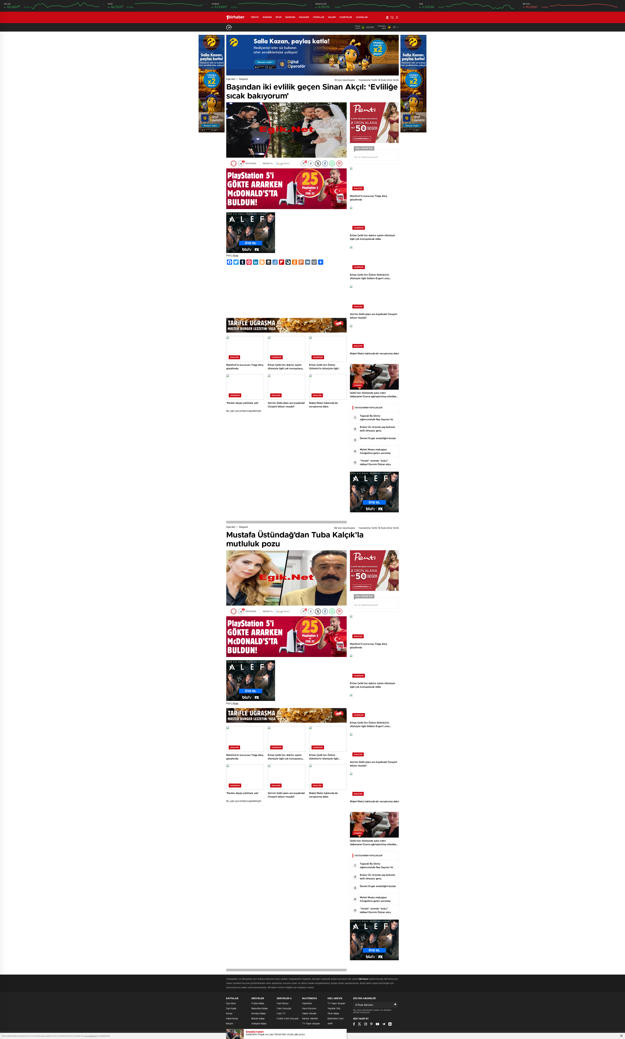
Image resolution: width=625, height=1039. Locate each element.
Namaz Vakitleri (310, 1019)
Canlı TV (281, 1013)
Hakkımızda (232, 1019)
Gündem (267, 17)
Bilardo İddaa (257, 1019)
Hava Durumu (309, 1008)
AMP (330, 1024)
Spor (278, 17)
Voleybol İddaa (258, 1024)
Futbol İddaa (257, 1003)
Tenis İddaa (333, 1013)
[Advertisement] (286, 292)
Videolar (318, 17)
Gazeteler (346, 17)
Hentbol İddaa (258, 1013)
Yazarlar (362, 17)
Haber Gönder (309, 1013)
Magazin (304, 17)
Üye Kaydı (231, 1008)
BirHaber (363, 979)
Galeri (332, 17)
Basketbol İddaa (259, 1008)
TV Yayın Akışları (311, 1024)
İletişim (229, 1024)
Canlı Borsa (282, 1003)
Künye (229, 1013)
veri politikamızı (91, 1036)
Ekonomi (290, 17)
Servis (255, 17)
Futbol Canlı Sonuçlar (288, 1019)
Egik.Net (230, 79)
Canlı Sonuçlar (284, 1008)
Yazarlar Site (333, 1008)
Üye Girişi (231, 1003)
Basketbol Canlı (335, 1019)
